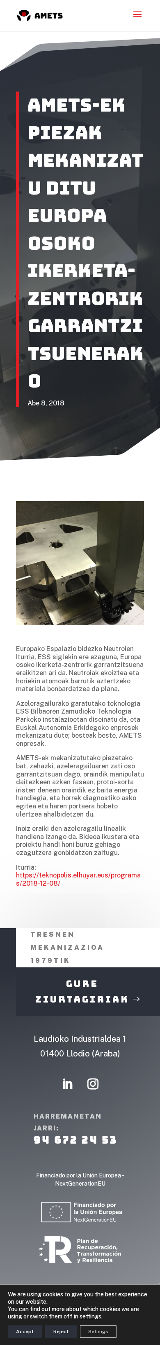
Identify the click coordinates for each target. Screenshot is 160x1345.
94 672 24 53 (76, 1140)
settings (90, 1316)
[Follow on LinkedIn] (67, 1084)
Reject (61, 1331)
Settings (98, 1331)
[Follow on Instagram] (93, 1084)
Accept (25, 1331)
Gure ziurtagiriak (82, 991)
